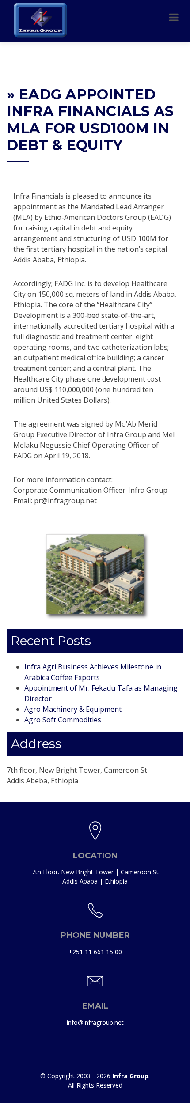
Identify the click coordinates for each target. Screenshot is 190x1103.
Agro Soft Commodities (62, 720)
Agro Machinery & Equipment (73, 709)
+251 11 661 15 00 (95, 952)
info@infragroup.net (95, 1022)
